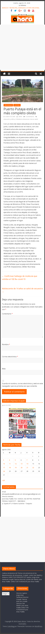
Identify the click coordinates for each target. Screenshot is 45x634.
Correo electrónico (10, 356)
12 (16, 464)
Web (4, 369)
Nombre (6, 344)
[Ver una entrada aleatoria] (40, 73)
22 (33, 468)
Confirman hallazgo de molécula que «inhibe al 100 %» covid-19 (19, 277)
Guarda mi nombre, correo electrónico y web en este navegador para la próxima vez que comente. (22, 384)
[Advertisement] (22, 47)
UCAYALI (17, 105)
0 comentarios (29, 116)
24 (4, 471)
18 (10, 468)
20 (21, 468)
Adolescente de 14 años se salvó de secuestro (22, 290)
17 (4, 468)
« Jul (3, 480)
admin (20, 116)
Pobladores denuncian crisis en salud (27, 119)
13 (21, 464)
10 (4, 464)
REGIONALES (8, 105)
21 (27, 468)
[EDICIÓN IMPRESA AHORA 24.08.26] (22, 438)
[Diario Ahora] (4, 73)
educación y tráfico (9, 119)
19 (16, 468)
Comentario (7, 314)
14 (27, 464)
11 (10, 464)
